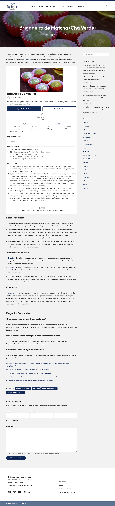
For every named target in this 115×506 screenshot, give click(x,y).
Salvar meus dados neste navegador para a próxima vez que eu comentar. (33, 454)
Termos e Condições (66, 489)
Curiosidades (50, 6)
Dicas (84, 148)
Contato (41, 6)
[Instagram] (24, 492)
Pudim (85, 173)
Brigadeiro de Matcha (23, 388)
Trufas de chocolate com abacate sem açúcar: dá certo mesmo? (28, 373)
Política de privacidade (67, 492)
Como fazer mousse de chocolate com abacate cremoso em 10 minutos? (31, 377)
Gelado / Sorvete (89, 159)
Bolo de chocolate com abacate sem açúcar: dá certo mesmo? (28, 370)
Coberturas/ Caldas (89, 133)
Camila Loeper (58, 35)
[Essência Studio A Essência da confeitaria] (13, 6)
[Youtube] (19, 492)
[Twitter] (14, 492)
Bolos (84, 130)
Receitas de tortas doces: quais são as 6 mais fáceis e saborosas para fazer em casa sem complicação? (95, 67)
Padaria (85, 166)
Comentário (11, 426)
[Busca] (106, 6)
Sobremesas (87, 181)
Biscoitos (86, 126)
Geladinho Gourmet (89, 155)
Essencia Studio (21, 504)
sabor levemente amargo (15, 392)
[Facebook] (9, 492)
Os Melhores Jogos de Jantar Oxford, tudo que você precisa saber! (29, 380)
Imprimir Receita (25, 108)
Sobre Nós (80, 6)
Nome (8, 412)
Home (61, 478)
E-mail (33, 412)
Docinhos (61, 6)
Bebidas (85, 122)
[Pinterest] (29, 492)
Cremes (85, 141)
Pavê (84, 170)
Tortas (85, 184)
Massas (85, 162)
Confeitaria (68, 35)
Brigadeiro (12, 258)
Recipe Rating (11, 421)
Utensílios (86, 188)
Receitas (86, 177)
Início (33, 6)
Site (55, 412)
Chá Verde (36, 388)
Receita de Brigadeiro (49, 388)
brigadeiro (29, 59)
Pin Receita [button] (60, 108)
